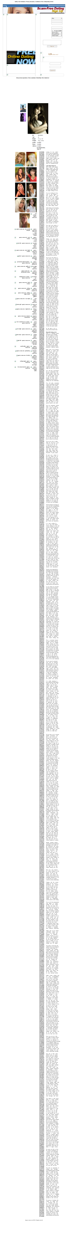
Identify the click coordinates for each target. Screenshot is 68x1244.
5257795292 (41, 452)
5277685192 (41, 343)
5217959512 (41, 403)
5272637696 (41, 215)
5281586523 (41, 381)
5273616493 (41, 673)
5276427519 (41, 404)
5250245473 (41, 1131)
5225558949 (41, 635)
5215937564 (41, 732)
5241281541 (41, 791)
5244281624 (41, 1081)
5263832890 (41, 987)
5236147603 (41, 678)
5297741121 (41, 494)
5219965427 (41, 950)
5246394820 (41, 1148)
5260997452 (41, 414)
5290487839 (41, 471)
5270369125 (41, 1123)
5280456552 (41, 296)
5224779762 (41, 564)
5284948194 (41, 749)
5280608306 (41, 1170)
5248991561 (41, 806)
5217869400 (41, 1166)
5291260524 (41, 298)
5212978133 (41, 503)
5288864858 (41, 792)
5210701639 (41, 286)
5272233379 (41, 1091)
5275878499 (41, 743)
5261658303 (41, 590)
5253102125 (41, 475)
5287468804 (41, 1092)
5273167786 (41, 797)
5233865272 (41, 1018)
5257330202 (41, 547)
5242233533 (41, 976)
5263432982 (41, 262)
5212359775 (41, 1158)
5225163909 (41, 893)
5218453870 (41, 410)
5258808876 (41, 271)
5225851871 (41, 260)
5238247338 (41, 178)
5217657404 (41, 466)
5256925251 (41, 708)
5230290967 (41, 1151)
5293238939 (41, 663)
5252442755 (41, 990)
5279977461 (41, 394)
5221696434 (41, 833)
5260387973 (41, 527)
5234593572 (41, 841)
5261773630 (41, 1124)
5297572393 (41, 775)
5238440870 (41, 956)
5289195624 (41, 1187)
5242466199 (41, 1181)
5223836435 (41, 579)
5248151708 (41, 429)
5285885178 (41, 599)
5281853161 (41, 184)
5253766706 (41, 647)
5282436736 (41, 324)
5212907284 (41, 666)
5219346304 (41, 763)
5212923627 (41, 358)
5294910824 (41, 1180)
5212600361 (41, 179)
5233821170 (41, 682)
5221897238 (41, 1094)
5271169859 (41, 1159)
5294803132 (41, 740)
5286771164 (41, 1108)
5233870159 (41, 871)
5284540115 (41, 619)
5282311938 (41, 237)
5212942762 (41, 722)
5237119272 (41, 520)
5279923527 (41, 186)
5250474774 (41, 306)
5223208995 (41, 1118)
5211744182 (41, 627)
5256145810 (41, 1192)
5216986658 (41, 969)
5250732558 (41, 851)
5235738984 (41, 814)
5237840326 (41, 1041)
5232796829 (41, 539)
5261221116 (41, 451)
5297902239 (41, 540)
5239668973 (41, 227)
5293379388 (41, 391)
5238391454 (41, 519)
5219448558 (41, 552)
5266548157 (41, 566)
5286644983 (41, 477)
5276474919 (41, 1191)
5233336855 (41, 606)
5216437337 (41, 1017)
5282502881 (41, 457)
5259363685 (41, 866)
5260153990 (41, 930)
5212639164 (41, 183)
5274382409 (41, 255)
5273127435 (41, 778)
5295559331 (41, 538)
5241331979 (41, 974)
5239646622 (41, 369)
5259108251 (41, 999)
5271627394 (41, 1172)
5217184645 (41, 864)
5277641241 (41, 1141)
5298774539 (41, 486)
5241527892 (41, 201)
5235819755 (41, 948)
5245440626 (41, 857)
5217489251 (41, 221)
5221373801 (41, 715)
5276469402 (41, 825)
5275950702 (41, 1068)
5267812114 (41, 506)
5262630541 (41, 651)
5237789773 (41, 492)
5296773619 (41, 1154)
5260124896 (41, 586)
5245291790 (41, 735)
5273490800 (41, 934)
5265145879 (41, 853)
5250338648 (41, 748)
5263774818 (41, 888)
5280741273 (41, 504)
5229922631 (41, 364)
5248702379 (41, 629)
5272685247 (41, 509)
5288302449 (41, 1174)
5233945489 (41, 507)
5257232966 (41, 1125)
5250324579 (41, 257)
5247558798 (41, 1009)
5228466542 (41, 196)
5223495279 (41, 222)
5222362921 (41, 593)
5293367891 (41, 607)
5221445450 (41, 165)
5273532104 (41, 467)
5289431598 (41, 769)
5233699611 (41, 180)
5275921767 (41, 481)
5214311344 (41, 530)
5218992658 (41, 437)
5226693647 (41, 869)
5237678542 (41, 611)
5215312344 (41, 730)
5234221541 (41, 852)
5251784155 (41, 191)
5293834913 (41, 912)
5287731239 (41, 1215)
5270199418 (41, 1026)
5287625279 (41, 447)
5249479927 (41, 667)
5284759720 (41, 660)
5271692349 (41, 781)
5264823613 (41, 799)
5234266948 (41, 1171)
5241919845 (41, 1099)
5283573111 (41, 439)
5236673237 (41, 355)
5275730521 (41, 1208)
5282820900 (41, 807)
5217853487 (41, 687)
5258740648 (41, 758)
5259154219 (41, 1000)
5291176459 (41, 951)
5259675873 (41, 1054)
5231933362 (41, 203)
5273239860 (41, 789)
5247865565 (41, 162)
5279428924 (41, 992)
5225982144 (41, 904)
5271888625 (41, 804)
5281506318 (41, 1061)
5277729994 (41, 250)
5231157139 (41, 571)
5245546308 (41, 1150)
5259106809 (41, 388)
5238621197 (41, 1195)
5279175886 (41, 1016)
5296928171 (41, 236)
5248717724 (41, 482)
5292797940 (41, 933)
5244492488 (41, 631)
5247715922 (41, 984)
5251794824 (41, 894)
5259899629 (41, 1117)
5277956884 (41, 815)
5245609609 (41, 779)
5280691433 (41, 783)
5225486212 (41, 881)
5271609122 (41, 277)
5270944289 (41, 822)
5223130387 (41, 1112)
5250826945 (41, 1135)
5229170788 (41, 742)
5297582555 (41, 258)
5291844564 (41, 1012)
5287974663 (41, 175)
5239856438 (41, 677)
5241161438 (41, 589)
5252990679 (41, 542)
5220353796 (41, 370)
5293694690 (41, 994)
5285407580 (41, 1027)
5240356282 (41, 897)
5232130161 (41, 879)
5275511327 (41, 1176)
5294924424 (41, 368)
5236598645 (41, 205)
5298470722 (41, 744)
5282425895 (41, 970)
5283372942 (41, 550)
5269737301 (41, 630)
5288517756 (41, 614)
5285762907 (41, 892)
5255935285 (41, 927)
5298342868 (41, 877)
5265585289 (41, 462)
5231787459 (41, 838)
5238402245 (41, 400)
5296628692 (41, 1077)
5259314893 (41, 940)
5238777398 (41, 168)
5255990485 (41, 645)
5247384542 (41, 578)
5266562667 (41, 371)
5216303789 (41, 267)
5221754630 (41, 787)
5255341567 (41, 434)
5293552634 (41, 211)
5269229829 (41, 597)
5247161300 (41, 953)
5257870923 (41, 558)
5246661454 (41, 411)
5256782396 (41, 441)
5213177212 (41, 958)
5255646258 (41, 605)
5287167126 (41, 181)
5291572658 (41, 1182)
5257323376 (41, 959)
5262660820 (41, 1050)
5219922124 (41, 1202)
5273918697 (41, 173)
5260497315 (41, 1194)
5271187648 (41, 160)
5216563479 (41, 1136)
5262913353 (41, 389)
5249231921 (41, 896)
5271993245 (41, 545)
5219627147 (41, 210)
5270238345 (41, 1130)
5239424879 (41, 229)
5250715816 (41, 1199)
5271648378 (41, 225)
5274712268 (41, 188)
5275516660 (41, 860)
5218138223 (41, 574)
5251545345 (41, 1079)
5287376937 (41, 826)
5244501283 (41, 220)
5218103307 (41, 544)
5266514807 (41, 293)
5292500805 (41, 1074)
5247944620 (41, 1084)
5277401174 (41, 350)
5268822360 (41, 302)
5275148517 (41, 532)
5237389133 (41, 426)
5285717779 (41, 1200)
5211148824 (41, 837)
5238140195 (41, 219)
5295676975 (41, 270)
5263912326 (41, 831)
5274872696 (41, 425)
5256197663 (41, 422)
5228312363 (41, 692)
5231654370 (41, 480)
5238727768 (41, 385)
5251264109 (41, 163)
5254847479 (41, 684)
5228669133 (41, 1185)
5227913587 (41, 153)
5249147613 (41, 1058)
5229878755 (41, 909)
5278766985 (41, 632)
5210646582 (41, 338)
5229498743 (41, 195)
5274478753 (41, 802)
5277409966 (41, 1042)
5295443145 (41, 863)
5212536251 (41, 303)
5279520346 (41, 610)
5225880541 (41, 973)
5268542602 (41, 643)
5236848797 (41, 979)
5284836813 (41, 697)
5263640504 (41, 213)
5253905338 (41, 1059)
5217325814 (41, 964)
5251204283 (41, 518)
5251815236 (41, 313)
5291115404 (41, 1128)
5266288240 (41, 745)
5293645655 (41, 555)
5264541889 (41, 689)
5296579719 (41, 367)
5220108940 (41, 961)
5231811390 (41, 658)
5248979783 (41, 640)
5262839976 (41, 702)
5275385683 (41, 553)
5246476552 (41, 641)
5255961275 (41, 241)
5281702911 (41, 349)
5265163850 (41, 353)
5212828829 (41, 276)
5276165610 (41, 1048)
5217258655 (41, 874)
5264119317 (41, 1190)
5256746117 (41, 497)
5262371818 (41, 925)
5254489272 (41, 737)
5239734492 (41, 989)
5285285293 (41, 817)
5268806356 (41, 765)
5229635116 (41, 1036)
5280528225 (41, 1021)
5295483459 (41, 755)
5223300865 (41, 960)
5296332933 (41, 563)
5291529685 (41, 657)
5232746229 (41, 1204)
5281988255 (41, 580)
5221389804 (41, 299)
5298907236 (41, 496)
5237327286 (41, 734)
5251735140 (41, 200)
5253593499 (41, 290)
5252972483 (41, 1025)
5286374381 (41, 208)
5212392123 (41, 1211)
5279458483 (41, 1155)
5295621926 (41, 1097)
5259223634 (41, 946)
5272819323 (41, 1082)
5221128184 (41, 1011)
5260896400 (41, 907)
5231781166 (41, 448)
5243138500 (41, 311)
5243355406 (41, 954)
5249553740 (41, 811)
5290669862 (41, 773)
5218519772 (41, 1115)
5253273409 (41, 977)
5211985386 (41, 456)
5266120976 (41, 569)
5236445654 (41, 1089)
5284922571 (41, 251)
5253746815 (41, 455)
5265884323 (41, 1031)
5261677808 (41, 335)
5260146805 (41, 245)
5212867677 (41, 379)
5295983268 (41, 828)
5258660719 (41, 820)
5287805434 (41, 915)
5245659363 (41, 1205)
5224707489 (41, 843)
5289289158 (41, 638)
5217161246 (41, 406)
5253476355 (41, 268)
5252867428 (41, 905)
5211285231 (41, 1120)
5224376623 (41, 754)
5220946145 (41, 768)
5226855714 (41, 345)
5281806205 (41, 1127)
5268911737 (41, 1145)
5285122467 (41, 409)
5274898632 (41, 1051)
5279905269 (41, 244)
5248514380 (41, 198)
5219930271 (41, 1138)
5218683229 (41, 1014)
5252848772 (41, 861)
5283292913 (41, 862)
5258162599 (41, 899)
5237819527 (41, 432)
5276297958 (41, 155)
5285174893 (41, 824)
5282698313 (41, 1196)
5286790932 (41, 1076)
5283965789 (41, 1062)
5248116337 (41, 363)
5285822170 (41, 529)
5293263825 (41, 554)
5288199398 (41, 204)
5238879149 (41, 785)
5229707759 (41, 443)
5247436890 (41, 985)
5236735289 (41, 328)
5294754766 (41, 727)
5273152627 (41, 780)
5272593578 (41, 501)
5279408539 (41, 747)
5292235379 (41, 297)
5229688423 (41, 273)
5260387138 (41, 398)
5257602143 (41, 604)
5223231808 (41, 365)
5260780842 (41, 1032)
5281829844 (41, 384)
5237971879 (41, 1213)
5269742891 (41, 508)
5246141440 (41, 718)
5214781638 (41, 323)
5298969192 (41, 362)
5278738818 (41, 845)
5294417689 (41, 405)
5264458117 (41, 347)
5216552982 (41, 164)
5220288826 (41, 1146)
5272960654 (41, 430)
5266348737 (41, 939)
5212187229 (41, 620)
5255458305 (41, 242)
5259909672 (41, 352)
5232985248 (41, 581)
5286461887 (41, 217)
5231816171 (41, 340)
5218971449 (41, 209)
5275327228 (41, 1165)
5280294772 (41, 656)
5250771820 (41, 167)
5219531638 (41, 1045)
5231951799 (41, 333)
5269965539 (41, 672)
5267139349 (41, 676)
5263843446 (41, 703)
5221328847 (41, 713)
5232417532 (41, 288)
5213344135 (41, 193)
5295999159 (41, 786)
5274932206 (41, 591)
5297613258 (41, 830)
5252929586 (41, 1043)
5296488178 (41, 1207)
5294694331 (41, 357)
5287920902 (41, 955)
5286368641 (41, 770)
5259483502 (41, 549)
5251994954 (41, 322)
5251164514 (41, 199)
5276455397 (41, 419)
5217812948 (41, 417)
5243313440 (41, 537)
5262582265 (41, 247)
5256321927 (41, 878)
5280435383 (41, 790)
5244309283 (41, 686)
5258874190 (41, 1110)
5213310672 (41, 304)
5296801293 (41, 1030)
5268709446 (41, 1189)
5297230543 (41, 1073)
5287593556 (41, 344)
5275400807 (41, 932)
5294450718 (41, 847)
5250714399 (41, 882)
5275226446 (41, 261)
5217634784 (41, 386)
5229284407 (41, 902)
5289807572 (41, 1046)
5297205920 (41, 1040)
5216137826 (41, 996)
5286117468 (41, 648)
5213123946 (41, 321)
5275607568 (41, 801)
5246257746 (41, 246)
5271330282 (41, 918)
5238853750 (41, 319)
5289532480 (41, 668)
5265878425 (41, 249)
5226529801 (41, 1035)
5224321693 (41, 287)
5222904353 (41, 1098)
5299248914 (41, 522)
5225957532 (41, 1177)
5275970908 (41, 771)
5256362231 (41, 214)
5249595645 (41, 1001)
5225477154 (41, 1169)
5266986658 (41, 626)
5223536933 (41, 1006)
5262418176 (41, 177)
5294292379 (41, 796)
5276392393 (41, 1022)
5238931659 (41, 622)
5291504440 (41, 836)
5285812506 (41, 412)
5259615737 (41, 327)
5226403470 (41, 699)
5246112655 (41, 234)
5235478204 (41, 158)
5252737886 (41, 920)
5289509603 (41, 1102)
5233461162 (41, 634)
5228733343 (41, 1161)
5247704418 (41, 980)
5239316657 (41, 533)
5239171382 (41, 525)
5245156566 (41, 710)
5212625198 (41, 1186)
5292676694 (41, 625)
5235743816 (41, 704)
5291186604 (41, 914)
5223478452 (41, 548)
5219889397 (41, 174)
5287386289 (41, 832)
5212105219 (41, 891)
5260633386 (41, 473)
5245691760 (41, 524)
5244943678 (41, 407)
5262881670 (41, 941)
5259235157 (41, 1156)
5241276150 (41, 561)
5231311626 (41, 971)
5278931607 (41, 470)
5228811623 (41, 889)
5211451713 (41, 169)
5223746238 (41, 583)
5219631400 (41, 1104)
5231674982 (41, 1129)
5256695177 (41, 442)
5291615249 (41, 805)
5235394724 (41, 945)
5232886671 (41, 821)
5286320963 (41, 314)
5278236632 (41, 1133)
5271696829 (41, 691)
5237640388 (41, 855)
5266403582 (41, 1066)
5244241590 (41, 594)
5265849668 (41, 1053)
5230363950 (41, 557)
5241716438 (41, 665)
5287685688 (41, 487)
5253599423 (41, 624)
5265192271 (41, 517)
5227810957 (41, 776)
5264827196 (41, 476)
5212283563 (41, 968)
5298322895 (41, 339)
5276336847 (41, 601)
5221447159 (41, 157)
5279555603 (41, 1086)
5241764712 (41, 637)
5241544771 (41, 751)
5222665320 (41, 661)
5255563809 (41, 650)
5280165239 (41, 493)
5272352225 (41, 612)
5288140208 (41, 378)
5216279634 (41, 513)
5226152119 (41, 421)
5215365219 (41, 671)
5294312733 (41, 873)
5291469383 (41, 938)
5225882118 (41, 291)
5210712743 (41, 898)
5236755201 (41, 317)
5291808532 (41, 240)
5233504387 (41, 484)
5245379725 (41, 253)
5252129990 (41, 559)
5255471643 (41, 646)
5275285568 (41, 491)
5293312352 (41, 224)
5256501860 (41, 1072)
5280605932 (41, 935)
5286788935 (41, 1197)
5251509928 (41, 309)
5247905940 (41, 1052)
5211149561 (41, 159)
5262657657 (41, 848)
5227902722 (41, 655)
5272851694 (41, 1140)
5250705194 (41, 575)
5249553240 (41, 1087)
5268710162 (41, 867)
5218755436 (41, 739)
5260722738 (41, 725)
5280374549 (41, 621)
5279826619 (41, 753)
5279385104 (41, 283)
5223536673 (41, 1078)
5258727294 (41, 383)
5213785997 (41, 856)
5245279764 (41, 265)
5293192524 (41, 756)
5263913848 (41, 997)
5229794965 (41, 1037)
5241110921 (41, 1056)
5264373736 (41, 1103)
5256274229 (41, 1002)
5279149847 (41, 354)
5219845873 (41, 924)
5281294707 (41, 282)
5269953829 (41, 334)
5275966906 (41, 172)
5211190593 (41, 170)
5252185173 (41, 917)
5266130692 (41, 1210)
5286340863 (41, 636)
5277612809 (41, 294)
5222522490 (41, 919)
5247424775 (41, 446)
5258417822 (41, 774)
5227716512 (41, 943)
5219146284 (41, 375)
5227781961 (41, 928)
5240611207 (41, 733)
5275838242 (41, 445)
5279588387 (41, 568)
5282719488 (41, 910)
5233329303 (41, 499)
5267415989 (41, 816)
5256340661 (41, 929)
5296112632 (41, 472)
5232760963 (41, 1109)
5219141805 (41, 235)
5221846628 (41, 794)
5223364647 (41, 281)
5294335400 (41, 662)
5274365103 (41, 528)
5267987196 (41, 272)
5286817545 (41, 1163)
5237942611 (41, 1153)
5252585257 (41, 514)
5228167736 (41, 812)
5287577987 (41, 206)
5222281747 (41, 189)
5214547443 (41, 468)
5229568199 (41, 1023)
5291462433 (41, 534)
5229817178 (41, 308)
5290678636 (41, 981)
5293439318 (41, 498)
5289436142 (41, 913)
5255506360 (41, 986)
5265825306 (41, 373)
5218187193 (41, 1201)
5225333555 (41, 681)
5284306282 (41, 1069)
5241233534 (41, 436)
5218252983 (41, 463)
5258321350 (41, 840)
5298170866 (41, 329)
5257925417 (41, 275)
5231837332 (41, 693)
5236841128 (41, 280)
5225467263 (41, 458)
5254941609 (41, 393)
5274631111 (41, 810)
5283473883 (41, 683)
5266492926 (41, 216)
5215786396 (41, 944)
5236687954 (41, 688)
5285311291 (41, 949)
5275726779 (41, 420)
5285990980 (41, 1184)
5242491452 (41, 359)
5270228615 (41, 194)
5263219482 (41, 1212)
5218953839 (41, 1057)
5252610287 (41, 1206)
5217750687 (41, 585)
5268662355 (41, 512)
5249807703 (41, 1020)
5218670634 (41, 595)
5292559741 (41, 679)
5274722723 (41, 460)
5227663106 (41, 991)
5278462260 (41, 588)
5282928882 (41, 884)
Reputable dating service (51, 332)
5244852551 (41, 565)
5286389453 (41, 937)
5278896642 (41, 1144)
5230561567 (41, 1088)
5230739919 (41, 342)
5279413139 (41, 609)
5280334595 (41, 1028)
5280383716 (41, 396)
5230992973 (41, 1083)
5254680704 (41, 600)
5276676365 (41, 1071)
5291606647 (41, 761)
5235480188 (41, 886)
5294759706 (41, 596)
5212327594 (41, 1114)
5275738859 (41, 1033)
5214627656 (41, 576)
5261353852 (41, 483)
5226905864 (41, 966)
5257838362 (41, 706)
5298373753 (41, 278)
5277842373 (41, 908)
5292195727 (41, 440)
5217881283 (41, 858)
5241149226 (41, 461)
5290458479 (41, 256)
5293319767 (41, 560)
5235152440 (41, 573)
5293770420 (41, 374)
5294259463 (41, 1179)
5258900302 (41, 266)
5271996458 (41, 415)
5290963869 (41, 714)
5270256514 (41, 1149)
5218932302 (41, 231)
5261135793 (41, 868)
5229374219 (41, 390)
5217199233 (41, 842)
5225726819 (41, 1063)
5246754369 (41, 616)
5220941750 (41, 1122)
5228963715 (41, 318)
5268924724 (41, 1175)
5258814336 (41, 570)
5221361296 (41, 850)
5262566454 (41, 707)
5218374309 (41, 376)
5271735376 (41, 1038)
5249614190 (41, 190)
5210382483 (41, 1010)
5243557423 (41, 975)
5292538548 (41, 424)
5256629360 (41, 395)
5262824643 (41, 846)
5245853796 (41, 230)
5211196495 (41, 615)
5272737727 (41, 399)
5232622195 (41, 1004)
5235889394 (41, 232)
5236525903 (41, 827)
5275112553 (41, 523)
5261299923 (41, 1107)
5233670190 (41, 431)
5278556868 (41, 312)
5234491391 (41, 995)
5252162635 (41, 226)
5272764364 (41, 1216)
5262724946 (41, 154)
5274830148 (41, 453)
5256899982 (41, 900)
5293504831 (41, 717)
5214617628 (41, 307)
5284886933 (41, 543)
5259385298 (41, 724)
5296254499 (41, 1105)
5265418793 (41, 401)
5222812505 (41, 285)
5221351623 (41, 809)
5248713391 (41, 1005)
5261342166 (41, 1134)
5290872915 (41, 698)
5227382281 (41, 729)
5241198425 (41, 1113)
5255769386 (41, 152)
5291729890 (41, 800)
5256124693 (41, 872)
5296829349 (41, 1139)
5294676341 (41, 1100)
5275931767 (41, 835)
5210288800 (41, 502)
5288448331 (41, 982)
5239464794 (41, 922)
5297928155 (41, 416)
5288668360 (41, 712)
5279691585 (41, 709)
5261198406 (41, 535)
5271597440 (41, 1047)
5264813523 (41, 602)
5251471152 (41, 963)
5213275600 (41, 1093)
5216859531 (41, 478)
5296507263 (41, 883)
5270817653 (41, 720)
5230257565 (41, 738)
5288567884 (41, 516)
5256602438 (41, 348)
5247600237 (41, 1095)
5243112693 (41, 316)
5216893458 (41, 1119)
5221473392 (41, 435)
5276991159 (41, 723)
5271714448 (41, 923)
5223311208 (41, 674)
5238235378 (41, 652)
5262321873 (41, 766)
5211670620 (41, 1007)
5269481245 (41, 819)
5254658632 (41, 876)
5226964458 (41, 330)
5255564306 (41, 1160)
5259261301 (41, 784)
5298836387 (41, 292)
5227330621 (41, 301)
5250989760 (41, 642)
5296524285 (41, 332)
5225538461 (41, 488)
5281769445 (41, 1143)
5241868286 (41, 252)
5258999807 (41, 653)
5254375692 (41, 696)
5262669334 (41, 1067)
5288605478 (41, 795)
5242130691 (41, 764)
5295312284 (41, 965)
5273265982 (41, 1167)
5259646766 (41, 185)
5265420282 (41, 617)
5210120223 (41, 760)
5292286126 (41, 337)
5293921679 (41, 427)
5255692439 (41, 326)
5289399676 (41, 719)
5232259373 (41, 380)
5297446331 (41, 670)
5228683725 (41, 903)
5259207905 (41, 1164)
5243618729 (41, 239)
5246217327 (41, 701)
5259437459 (41, 465)
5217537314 (41, 360)
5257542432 (41, 584)
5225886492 (41, 489)
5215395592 (41, 750)
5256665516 (41, 728)
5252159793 (41, 511)
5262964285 (41, 759)
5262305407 (41, 263)
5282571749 (41, 694)
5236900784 (41, 887)
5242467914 (41, 1064)
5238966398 (41, 450)
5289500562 (41, 1015)
